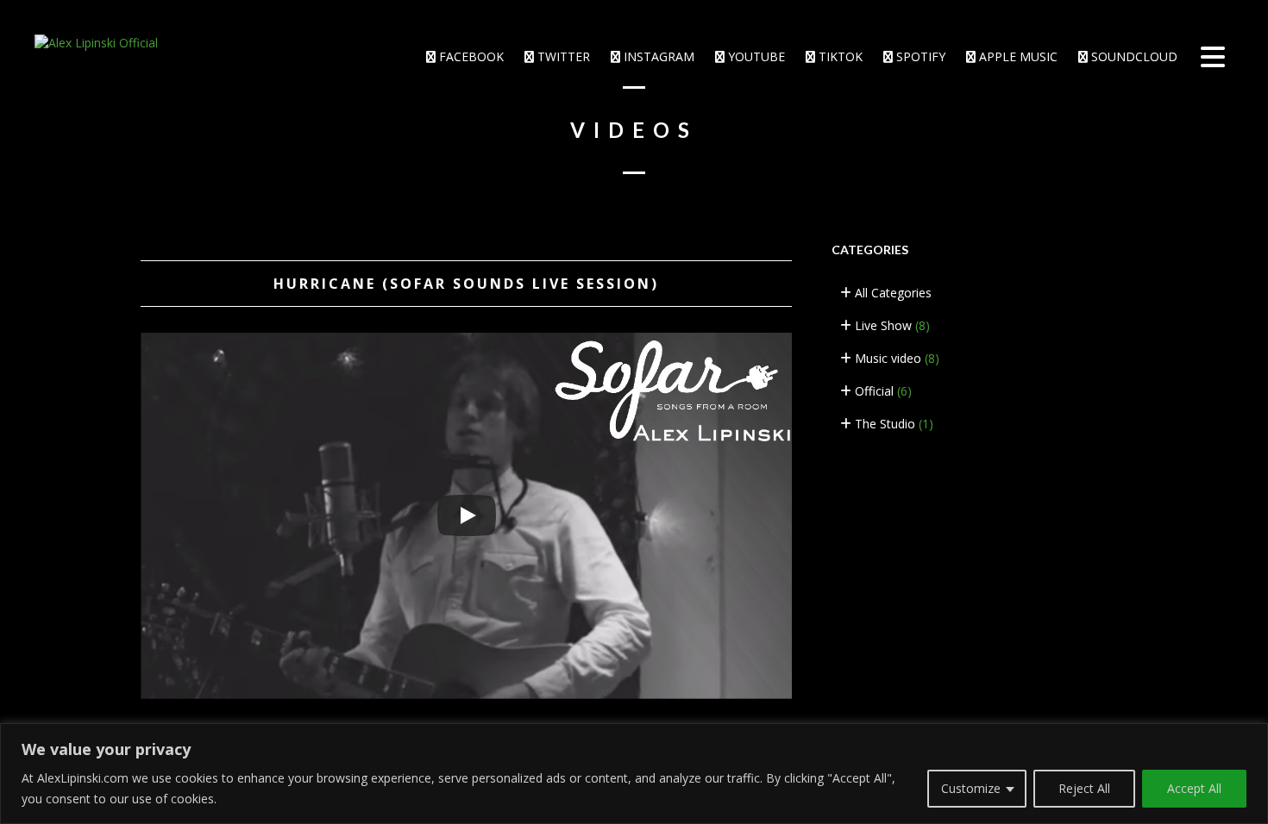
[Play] (466, 515)
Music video (895, 358)
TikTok (839, 56)
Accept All (1194, 788)
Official (881, 391)
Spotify (919, 56)
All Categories (891, 292)
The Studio (892, 423)
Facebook (470, 56)
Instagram (657, 56)
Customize (971, 788)
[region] (634, 773)
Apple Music (1017, 56)
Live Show (890, 325)
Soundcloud (1132, 56)
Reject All (1084, 788)
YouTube (755, 56)
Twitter (562, 56)
